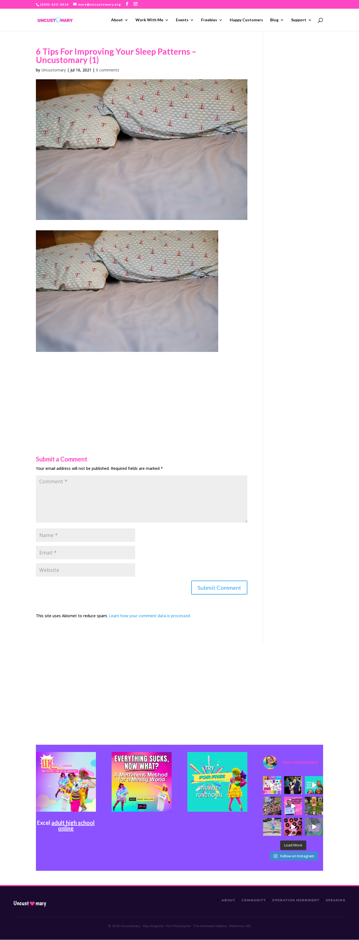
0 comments (107, 70)
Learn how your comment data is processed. (150, 615)
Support (298, 20)
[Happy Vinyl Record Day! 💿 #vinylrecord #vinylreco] (293, 827)
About (117, 20)
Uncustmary (29, 903)
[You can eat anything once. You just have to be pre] (293, 806)
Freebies (209, 20)
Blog (274, 20)
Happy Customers (246, 20)
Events (182, 20)
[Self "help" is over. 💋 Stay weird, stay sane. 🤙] (314, 785)
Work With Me (149, 20)
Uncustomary (53, 70)
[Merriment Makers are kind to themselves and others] (272, 827)
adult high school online (73, 825)
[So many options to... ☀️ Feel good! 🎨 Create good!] (272, 785)
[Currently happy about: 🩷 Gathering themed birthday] (314, 806)
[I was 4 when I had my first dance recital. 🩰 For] (293, 785)
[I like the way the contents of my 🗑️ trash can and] (272, 806)
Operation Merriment (295, 900)
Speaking (336, 900)
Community (253, 900)
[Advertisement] (141, 391)
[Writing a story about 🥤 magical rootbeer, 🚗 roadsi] (314, 827)
